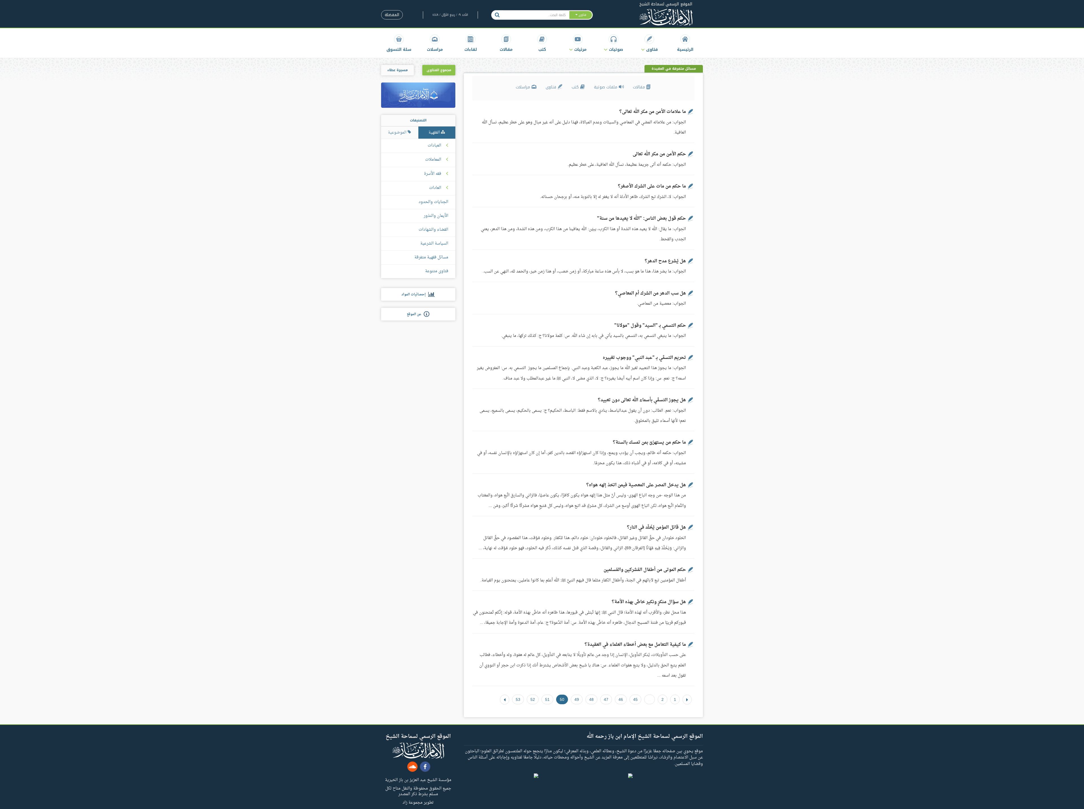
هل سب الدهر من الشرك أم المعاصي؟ (650, 293)
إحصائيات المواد (414, 294)
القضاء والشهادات (433, 230)
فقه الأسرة (432, 174)
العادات (435, 188)
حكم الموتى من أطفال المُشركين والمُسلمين (645, 570)
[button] (649, 43)
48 (591, 699)
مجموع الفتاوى (439, 70)
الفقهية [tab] (435, 132)
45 (635, 699)
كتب (576, 87)
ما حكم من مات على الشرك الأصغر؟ (652, 186)
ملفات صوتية (606, 87)
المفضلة (392, 15)
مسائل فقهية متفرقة (431, 257)
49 (576, 699)
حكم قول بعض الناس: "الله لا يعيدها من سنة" (641, 218)
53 (518, 699)
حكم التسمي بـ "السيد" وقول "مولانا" (650, 325)
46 (621, 699)
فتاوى (552, 87)
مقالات (639, 87)
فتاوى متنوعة (436, 271)
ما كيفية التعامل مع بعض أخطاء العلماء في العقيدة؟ (635, 644)
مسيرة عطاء (397, 70)
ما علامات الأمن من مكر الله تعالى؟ (652, 112)
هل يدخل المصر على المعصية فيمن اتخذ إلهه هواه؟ (636, 485)
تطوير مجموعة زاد (418, 802)
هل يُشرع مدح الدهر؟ (665, 261)
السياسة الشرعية (434, 243)
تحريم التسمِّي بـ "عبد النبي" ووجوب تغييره (644, 358)
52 (532, 699)
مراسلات (524, 87)
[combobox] (536, 15)
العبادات (434, 146)
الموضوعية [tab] (398, 132)
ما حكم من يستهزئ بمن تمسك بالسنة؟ (649, 442)
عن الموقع (415, 314)
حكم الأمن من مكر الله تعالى (659, 154)
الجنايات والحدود (433, 202)
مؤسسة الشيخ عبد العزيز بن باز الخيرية (418, 779)
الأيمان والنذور (436, 216)
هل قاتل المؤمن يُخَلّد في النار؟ (656, 527)
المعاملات (433, 160)
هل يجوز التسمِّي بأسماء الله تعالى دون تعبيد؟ (642, 400)
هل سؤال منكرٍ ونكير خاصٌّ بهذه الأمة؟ (649, 602)
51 (547, 699)
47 (606, 699)
